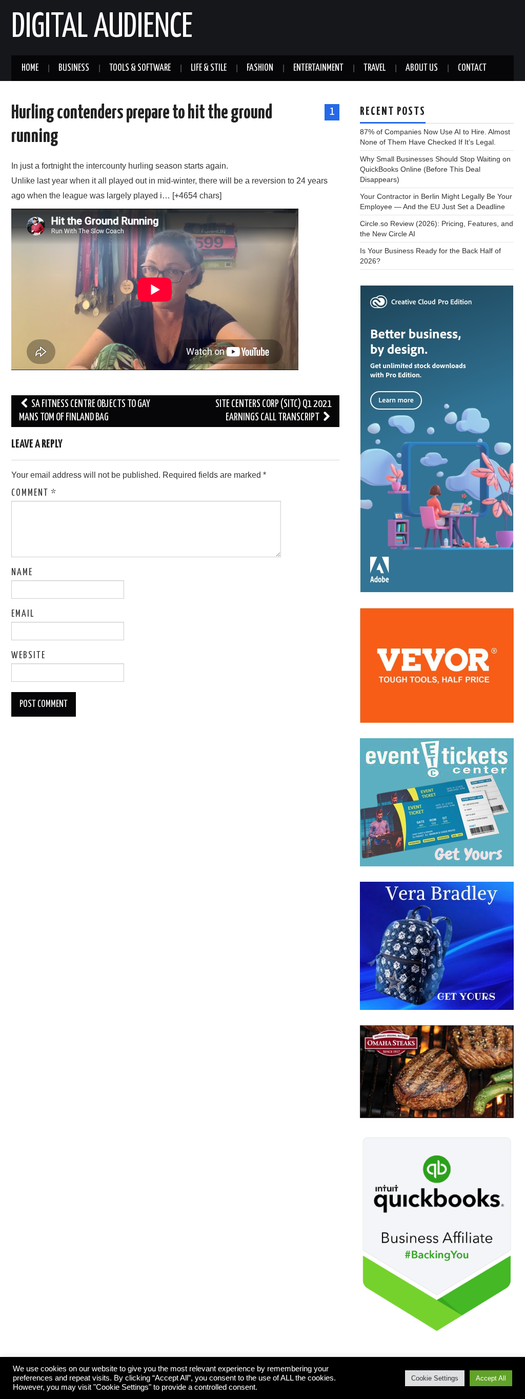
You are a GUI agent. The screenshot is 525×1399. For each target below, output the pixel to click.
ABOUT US (422, 68)
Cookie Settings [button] (434, 1378)
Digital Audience (102, 27)
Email (22, 614)
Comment (34, 493)
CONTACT (472, 68)
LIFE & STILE (209, 68)
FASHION (260, 68)
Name (22, 572)
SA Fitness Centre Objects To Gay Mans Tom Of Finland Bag (84, 410)
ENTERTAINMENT (318, 68)
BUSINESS (73, 68)
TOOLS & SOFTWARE (140, 68)
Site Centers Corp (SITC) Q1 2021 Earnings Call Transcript (273, 410)
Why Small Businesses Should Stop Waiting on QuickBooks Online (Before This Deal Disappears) (435, 169)
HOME (30, 68)
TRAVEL (375, 68)
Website (28, 655)
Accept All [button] (491, 1378)
